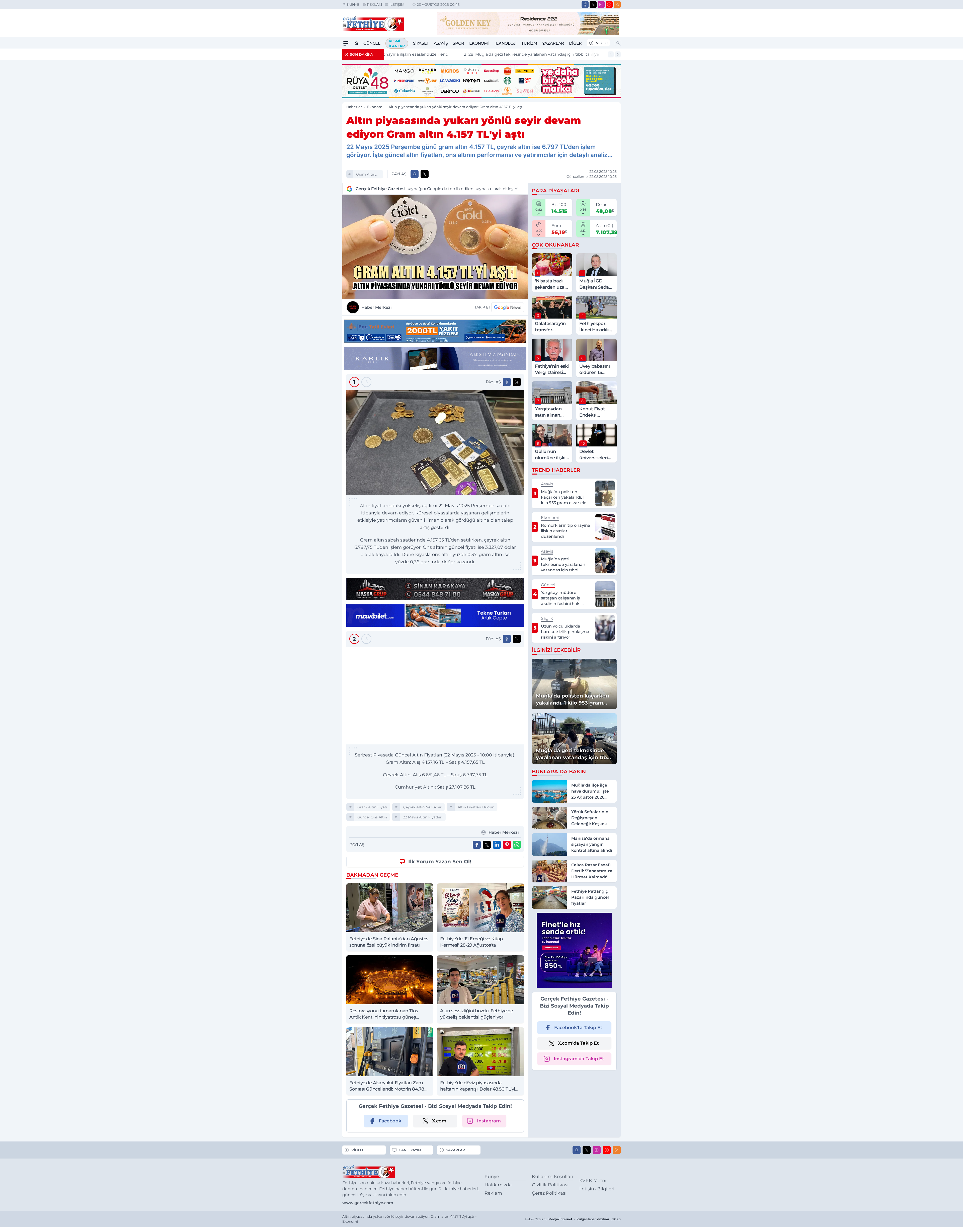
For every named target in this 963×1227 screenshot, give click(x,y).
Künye (353, 4)
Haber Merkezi (376, 307)
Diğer (575, 43)
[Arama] (618, 43)
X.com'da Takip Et (578, 1043)
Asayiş (441, 43)
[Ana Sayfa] (356, 43)
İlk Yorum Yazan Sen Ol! (439, 862)
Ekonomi (479, 43)
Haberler (354, 107)
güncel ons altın (372, 817)
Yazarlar (553, 43)
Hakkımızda (498, 1185)
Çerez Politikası (549, 1193)
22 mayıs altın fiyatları (423, 817)
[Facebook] (585, 4)
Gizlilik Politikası (550, 1185)
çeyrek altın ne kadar (422, 807)
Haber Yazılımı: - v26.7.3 (573, 1219)
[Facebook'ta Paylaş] (415, 174)
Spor (458, 43)
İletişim (396, 4)
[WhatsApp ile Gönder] (517, 845)
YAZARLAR (455, 1150)
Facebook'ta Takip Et (578, 1027)
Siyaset (421, 43)
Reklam (374, 4)
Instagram (489, 1121)
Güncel (371, 43)
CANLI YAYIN (410, 1150)
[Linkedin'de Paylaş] (497, 845)
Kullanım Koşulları (552, 1176)
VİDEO (602, 43)
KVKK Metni (592, 1180)
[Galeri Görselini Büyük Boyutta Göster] (435, 442)
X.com (439, 1121)
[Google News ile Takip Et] (507, 307)
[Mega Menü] (345, 43)
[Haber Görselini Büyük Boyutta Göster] (435, 247)
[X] (593, 4)
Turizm (529, 43)
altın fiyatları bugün (476, 807)
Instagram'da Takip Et (579, 1058)
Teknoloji (505, 43)
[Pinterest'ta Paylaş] (507, 845)
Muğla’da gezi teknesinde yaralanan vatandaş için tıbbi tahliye (455, 54)
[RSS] (617, 4)
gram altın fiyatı (365, 175)
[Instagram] (601, 4)
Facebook (390, 1121)
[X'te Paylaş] (425, 174)
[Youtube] (609, 4)
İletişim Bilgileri (596, 1189)
